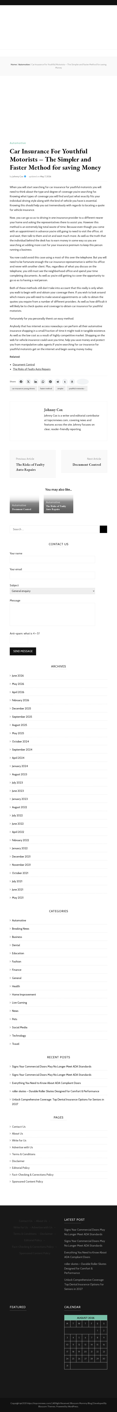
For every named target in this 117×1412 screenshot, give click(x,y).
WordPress (73, 1406)
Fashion (16, 961)
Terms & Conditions (23, 1154)
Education (18, 953)
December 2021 (21, 856)
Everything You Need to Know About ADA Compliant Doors (46, 1083)
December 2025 (21, 708)
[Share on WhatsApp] (43, 382)
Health (16, 986)
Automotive (18, 143)
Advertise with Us (22, 1147)
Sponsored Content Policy (27, 1181)
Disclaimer (18, 1161)
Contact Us (19, 1126)
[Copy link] (83, 382)
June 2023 (18, 791)
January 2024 (20, 766)
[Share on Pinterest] (50, 382)
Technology (19, 1035)
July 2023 (17, 782)
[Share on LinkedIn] (36, 382)
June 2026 (18, 675)
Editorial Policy (21, 1168)
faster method (46, 388)
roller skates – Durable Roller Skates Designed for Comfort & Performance (55, 1091)
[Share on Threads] (72, 382)
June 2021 (17, 889)
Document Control (24, 364)
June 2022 (18, 823)
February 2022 (20, 840)
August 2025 (19, 725)
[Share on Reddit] (57, 382)
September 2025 (22, 716)
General (16, 978)
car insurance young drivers (23, 388)
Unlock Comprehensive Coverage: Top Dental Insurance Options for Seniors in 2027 (84, 1284)
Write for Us (19, 1140)
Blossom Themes (46, 1406)
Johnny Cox (17, 176)
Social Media (19, 1027)
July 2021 (17, 881)
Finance (16, 969)
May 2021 (17, 897)
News (15, 1011)
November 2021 (21, 865)
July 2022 (17, 815)
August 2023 (19, 774)
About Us (17, 1133)
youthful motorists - (77, 388)
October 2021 (20, 873)
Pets (14, 1019)
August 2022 (19, 807)
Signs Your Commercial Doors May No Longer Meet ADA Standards (51, 1066)
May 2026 (18, 684)
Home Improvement (24, 994)
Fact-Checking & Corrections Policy (32, 1174)
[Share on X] (28, 382)
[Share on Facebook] (21, 382)
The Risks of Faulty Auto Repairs (32, 369)
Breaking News (20, 928)
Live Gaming (19, 1002)
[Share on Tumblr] (65, 382)
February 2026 (20, 700)
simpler (60, 388)
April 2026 (18, 692)
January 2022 (20, 848)
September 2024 (22, 749)
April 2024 (18, 758)
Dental (16, 945)
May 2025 (18, 733)
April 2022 (18, 832)
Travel (15, 1044)
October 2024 (20, 741)
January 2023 (20, 799)
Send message (23, 651)
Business (17, 937)
